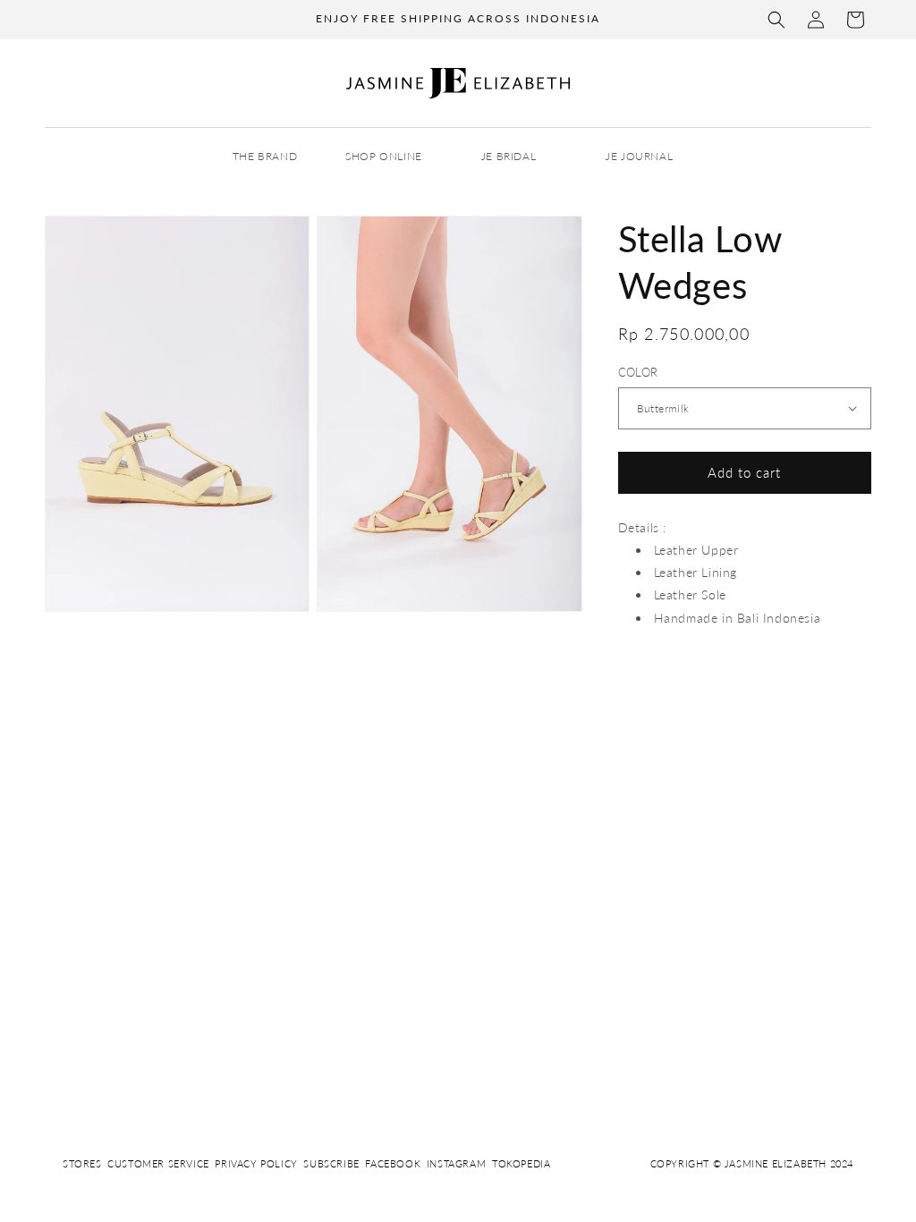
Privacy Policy (256, 1163)
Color (638, 372)
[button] (776, 19)
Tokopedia (521, 1163)
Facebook (392, 1163)
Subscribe (331, 1163)
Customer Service (158, 1163)
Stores (82, 1163)
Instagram (456, 1163)
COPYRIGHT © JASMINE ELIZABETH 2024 (751, 1163)
